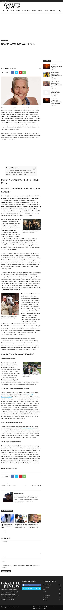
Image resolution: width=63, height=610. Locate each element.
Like (39, 585)
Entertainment (4, 40)
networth (15, 468)
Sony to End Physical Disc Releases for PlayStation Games (7, 526)
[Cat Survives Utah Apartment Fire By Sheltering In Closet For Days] (46, 74)
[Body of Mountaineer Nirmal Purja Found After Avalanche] (46, 92)
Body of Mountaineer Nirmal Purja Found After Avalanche (55, 93)
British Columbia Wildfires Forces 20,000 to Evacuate (56, 66)
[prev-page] (2, 531)
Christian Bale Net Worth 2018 (33, 486)
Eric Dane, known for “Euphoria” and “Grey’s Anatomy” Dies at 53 (33, 526)
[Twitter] (16, 72)
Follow (38, 588)
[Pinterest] (20, 72)
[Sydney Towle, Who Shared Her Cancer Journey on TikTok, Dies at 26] (46, 83)
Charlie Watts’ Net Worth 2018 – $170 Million (19, 170)
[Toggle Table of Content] (33, 168)
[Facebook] (12, 72)
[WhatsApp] (24, 72)
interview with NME (27, 429)
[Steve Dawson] (8, 498)
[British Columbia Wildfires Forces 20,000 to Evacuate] (46, 66)
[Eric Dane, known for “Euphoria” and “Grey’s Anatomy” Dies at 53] (34, 518)
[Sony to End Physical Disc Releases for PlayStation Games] (7, 518)
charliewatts (8, 468)
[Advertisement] (31, 24)
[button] (60, 11)
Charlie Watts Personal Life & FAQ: (16, 174)
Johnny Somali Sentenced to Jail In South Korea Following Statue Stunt (21, 526)
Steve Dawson (5, 68)
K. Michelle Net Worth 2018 (8, 486)
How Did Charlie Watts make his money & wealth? (21, 172)
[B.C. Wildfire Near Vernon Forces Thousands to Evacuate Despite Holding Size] (46, 100)
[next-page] (5, 531)
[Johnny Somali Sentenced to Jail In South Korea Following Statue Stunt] (21, 518)
